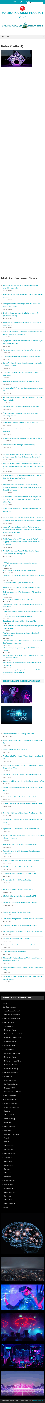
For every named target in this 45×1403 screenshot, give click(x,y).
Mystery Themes (38, 1400)
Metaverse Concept (10, 1065)
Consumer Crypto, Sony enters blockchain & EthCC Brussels (22, 611)
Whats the (7, 1123)
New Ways (7, 1130)
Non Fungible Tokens (11, 1084)
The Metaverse (9, 1049)
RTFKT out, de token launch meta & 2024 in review (19, 570)
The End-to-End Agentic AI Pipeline (14, 951)
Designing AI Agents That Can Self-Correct (17, 912)
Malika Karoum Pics (9, 1096)
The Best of (8, 1157)
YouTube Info (8, 1150)
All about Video (9, 1146)
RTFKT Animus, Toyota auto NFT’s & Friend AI (18, 599)
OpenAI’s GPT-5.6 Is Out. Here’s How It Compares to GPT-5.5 (22, 829)
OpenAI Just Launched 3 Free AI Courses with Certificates (22, 774)
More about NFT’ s (10, 1088)
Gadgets (7, 1111)
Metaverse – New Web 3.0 (12, 1061)
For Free (7, 1169)
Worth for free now (10, 1103)
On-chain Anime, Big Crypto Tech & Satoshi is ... (18, 582)
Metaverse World (9, 1045)
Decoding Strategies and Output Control (16, 938)
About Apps (8, 1161)
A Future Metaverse (10, 1042)
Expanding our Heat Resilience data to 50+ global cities (21, 381)
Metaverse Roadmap (11, 1069)
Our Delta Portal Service (12, 1015)
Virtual (6, 1138)
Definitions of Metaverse (12, 1053)
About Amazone (9, 1192)
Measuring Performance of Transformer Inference (20, 925)
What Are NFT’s (9, 1076)
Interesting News (9, 1188)
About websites (9, 1126)
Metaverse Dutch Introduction (14, 1034)
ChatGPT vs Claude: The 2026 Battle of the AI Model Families (23, 803)
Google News (8, 1165)
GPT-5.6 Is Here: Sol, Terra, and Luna (15, 749)
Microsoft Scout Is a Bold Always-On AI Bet (17, 880)
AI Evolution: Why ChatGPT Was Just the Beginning (20, 844)
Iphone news (8, 1184)
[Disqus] (22, 97)
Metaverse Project (10, 1030)
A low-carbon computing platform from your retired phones (22, 438)
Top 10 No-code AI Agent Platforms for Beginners (19, 873)
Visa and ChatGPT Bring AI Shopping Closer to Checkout (21, 860)
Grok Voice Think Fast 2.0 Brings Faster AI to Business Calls (22, 813)
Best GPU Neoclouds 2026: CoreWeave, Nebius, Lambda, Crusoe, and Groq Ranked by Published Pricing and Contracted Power (23, 466)
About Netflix (8, 1200)
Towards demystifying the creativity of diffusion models (21, 356)
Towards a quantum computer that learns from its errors (22, 350)
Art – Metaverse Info (11, 1072)
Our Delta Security (10, 1022)
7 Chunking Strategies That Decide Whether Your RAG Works (23, 919)
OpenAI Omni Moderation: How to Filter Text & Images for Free (23, 781)
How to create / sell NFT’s (12, 1092)
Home (5, 1003)
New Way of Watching (11, 1134)
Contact (5, 1207)
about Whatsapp (9, 1119)
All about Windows (10, 1115)
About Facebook (9, 1204)
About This (8, 1173)
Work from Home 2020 (11, 1107)
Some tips (7, 1196)
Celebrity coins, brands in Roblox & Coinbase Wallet (19, 621)
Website (7, 1142)
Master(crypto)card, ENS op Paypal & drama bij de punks (21, 587)
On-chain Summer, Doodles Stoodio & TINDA (17, 616)
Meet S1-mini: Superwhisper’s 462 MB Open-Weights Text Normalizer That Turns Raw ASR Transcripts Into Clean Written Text (22, 499)
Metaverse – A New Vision (13, 1038)
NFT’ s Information (10, 1080)
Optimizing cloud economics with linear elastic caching (21, 406)
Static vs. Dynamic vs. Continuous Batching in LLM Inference (23, 932)
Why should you (9, 1180)
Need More (8, 1177)
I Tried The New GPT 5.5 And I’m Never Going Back (19, 797)
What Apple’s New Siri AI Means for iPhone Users (19, 867)
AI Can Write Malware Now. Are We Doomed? (18, 889)
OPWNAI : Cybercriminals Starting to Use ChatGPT (19, 896)
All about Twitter (9, 1153)
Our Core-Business (9, 1007)
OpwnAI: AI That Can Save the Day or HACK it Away (20, 902)
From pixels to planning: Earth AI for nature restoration (21, 422)
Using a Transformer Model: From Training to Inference (21, 945)
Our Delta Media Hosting (12, 1018)
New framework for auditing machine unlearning (19, 445)
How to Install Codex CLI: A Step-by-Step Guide (18, 734)
